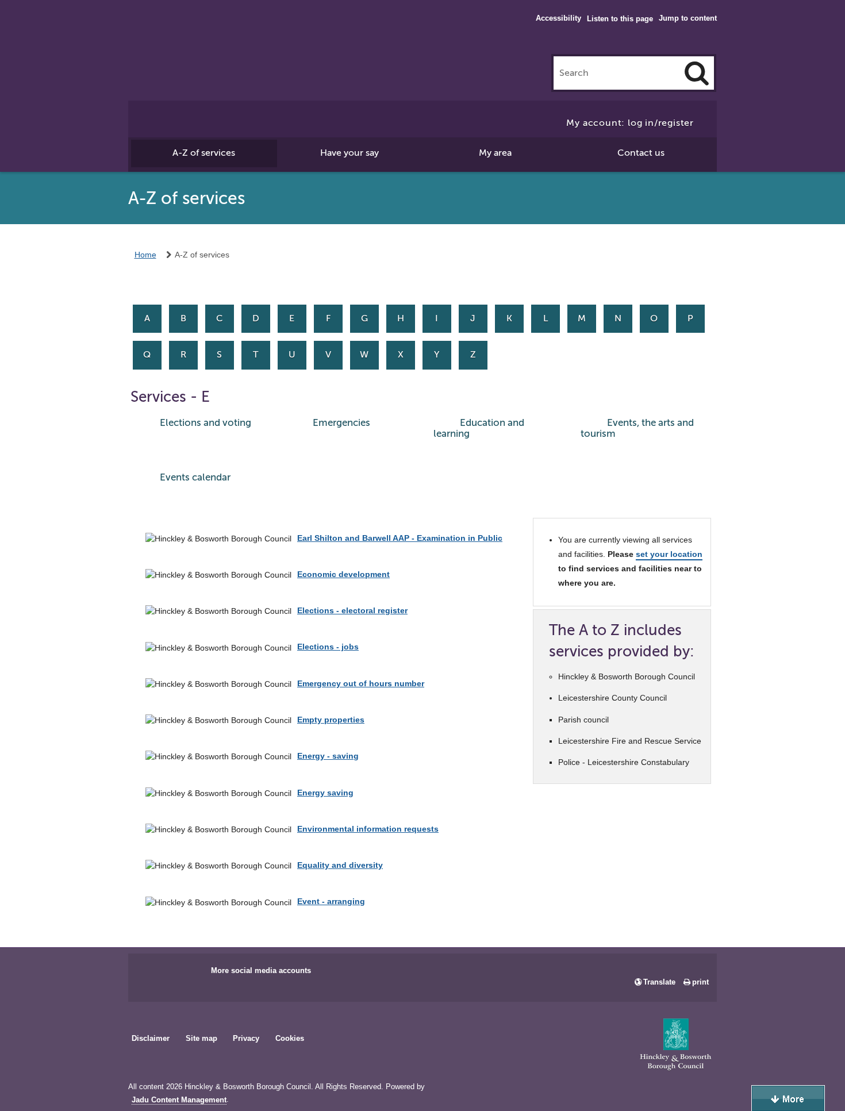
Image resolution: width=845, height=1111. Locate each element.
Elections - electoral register (352, 610)
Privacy (246, 1038)
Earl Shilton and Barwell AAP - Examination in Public (399, 538)
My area (495, 153)
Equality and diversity (340, 865)
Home (145, 254)
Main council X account (184, 974)
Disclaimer (151, 1038)
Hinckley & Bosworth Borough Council (175, 31)
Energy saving (325, 792)
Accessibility (558, 18)
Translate (659, 982)
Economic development (343, 574)
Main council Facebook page (149, 974)
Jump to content (688, 18)
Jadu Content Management (179, 1100)
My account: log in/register (630, 123)
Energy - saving (328, 755)
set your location (669, 554)
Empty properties (330, 719)
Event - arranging (331, 901)
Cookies (289, 1038)
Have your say (349, 153)
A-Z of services (203, 153)
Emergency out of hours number (360, 683)
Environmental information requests (368, 828)
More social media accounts (261, 970)
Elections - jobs (328, 646)
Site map (201, 1038)
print (700, 982)
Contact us (641, 153)
